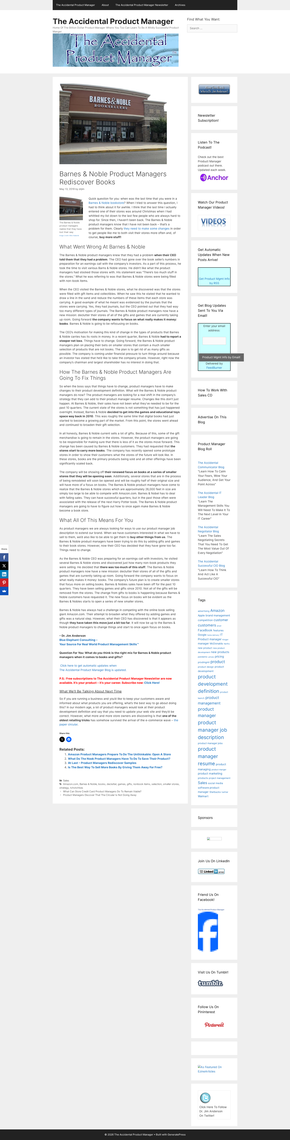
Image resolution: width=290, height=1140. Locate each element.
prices (211, 657)
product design (206, 666)
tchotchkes (76, 787)
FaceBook (205, 630)
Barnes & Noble (88, 784)
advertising (203, 611)
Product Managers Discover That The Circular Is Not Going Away (99, 794)
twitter (225, 792)
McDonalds (216, 643)
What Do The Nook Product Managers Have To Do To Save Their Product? (119, 758)
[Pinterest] (4, 582)
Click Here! (152, 682)
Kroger (225, 639)
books (101, 784)
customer (221, 620)
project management (219, 778)
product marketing (210, 773)
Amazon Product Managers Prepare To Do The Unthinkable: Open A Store (119, 754)
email (219, 626)
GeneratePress (177, 1134)
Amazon (217, 610)
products (203, 778)
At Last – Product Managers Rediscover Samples (102, 763)
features (218, 630)
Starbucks (215, 791)
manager (203, 643)
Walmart (203, 796)
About (105, 5)
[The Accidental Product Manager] (208, 950)
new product (205, 647)
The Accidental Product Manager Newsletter (141, 5)
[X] (4, 566)
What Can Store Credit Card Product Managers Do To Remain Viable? (102, 791)
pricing (219, 656)
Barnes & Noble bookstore (106, 203)
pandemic (203, 657)
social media (215, 783)
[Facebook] (4, 557)
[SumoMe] (4, 591)
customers (207, 625)
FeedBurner (214, 367)
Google (202, 634)
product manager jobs (210, 743)
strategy (64, 787)
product (217, 661)
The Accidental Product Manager (75, 5)
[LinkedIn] (4, 574)
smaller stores (171, 784)
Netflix (227, 644)
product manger (218, 769)
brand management (218, 615)
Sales (66, 780)
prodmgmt (204, 662)
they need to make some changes (147, 228)
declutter (111, 784)
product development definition (213, 684)
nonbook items (141, 784)
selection (157, 784)
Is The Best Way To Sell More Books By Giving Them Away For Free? (115, 767)
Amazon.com (70, 784)
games (122, 784)
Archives (180, 5)
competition (205, 620)
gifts (129, 784)
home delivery (213, 635)
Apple (201, 615)
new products (220, 652)
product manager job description (212, 730)
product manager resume (208, 756)
